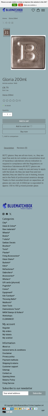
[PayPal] (15, 409)
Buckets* (6, 262)
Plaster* (6, 252)
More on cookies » (30, 5)
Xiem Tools (7, 306)
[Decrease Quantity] (4, 114)
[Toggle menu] (43, 10)
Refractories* (8, 269)
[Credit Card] (23, 409)
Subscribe (37, 393)
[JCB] (31, 409)
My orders (6, 331)
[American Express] (12, 409)
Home (4, 18)
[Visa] (8, 409)
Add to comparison (11, 136)
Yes (14, 5)
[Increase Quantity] (10, 114)
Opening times (8, 376)
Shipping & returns (10, 363)
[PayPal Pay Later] (20, 409)
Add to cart (24, 121)
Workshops (7, 316)
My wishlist (7, 338)
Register (6, 328)
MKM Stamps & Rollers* (13, 312)
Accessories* (8, 276)
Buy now (24, 132)
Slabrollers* (7, 272)
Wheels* (6, 232)
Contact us (7, 373)
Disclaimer (7, 353)
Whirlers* (6, 279)
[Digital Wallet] (9, 412)
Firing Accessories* (11, 256)
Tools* (5, 249)
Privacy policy (8, 356)
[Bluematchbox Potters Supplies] (12, 10)
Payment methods (10, 360)
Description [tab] (9, 148)
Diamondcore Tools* (11, 309)
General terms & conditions (14, 350)
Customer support (10, 366)
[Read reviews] (10, 100)
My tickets (7, 334)
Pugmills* (6, 286)
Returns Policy (8, 380)
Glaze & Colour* (9, 226)
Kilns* (5, 266)
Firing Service (8, 383)
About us (6, 346)
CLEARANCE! (8, 319)
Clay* (4, 222)
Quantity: (5, 110)
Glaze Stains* (8, 259)
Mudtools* (7, 302)
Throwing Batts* (9, 299)
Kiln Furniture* (8, 296)
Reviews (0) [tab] (22, 148)
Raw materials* (9, 229)
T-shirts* (6, 239)
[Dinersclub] (35, 409)
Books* (5, 236)
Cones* (5, 289)
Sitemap (6, 370)
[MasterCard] (4, 409)
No (21, 5)
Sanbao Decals (8, 242)
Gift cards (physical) (11, 282)
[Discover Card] (27, 409)
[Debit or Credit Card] (4, 412)
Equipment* (7, 292)
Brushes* (6, 246)
